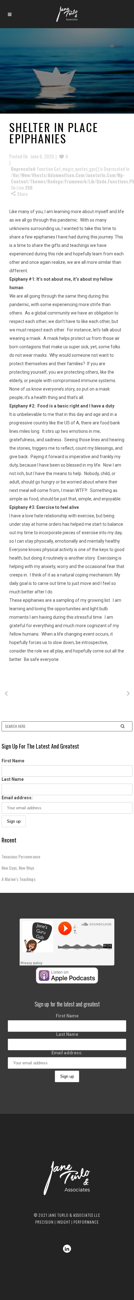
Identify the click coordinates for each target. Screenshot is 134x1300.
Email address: (17, 797)
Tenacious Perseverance (21, 856)
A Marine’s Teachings (19, 879)
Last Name (13, 779)
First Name (13, 760)
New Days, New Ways (18, 867)
